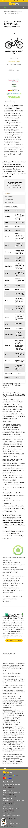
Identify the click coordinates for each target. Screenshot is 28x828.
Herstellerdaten (9, 199)
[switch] (3, 825)
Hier (4, 531)
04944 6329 (8, 825)
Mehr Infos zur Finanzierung (14, 640)
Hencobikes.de (15, 533)
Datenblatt (8, 193)
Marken (9, 11)
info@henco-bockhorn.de (9, 804)
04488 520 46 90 (9, 786)
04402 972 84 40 (9, 810)
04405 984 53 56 (9, 794)
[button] (21, 39)
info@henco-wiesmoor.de (9, 826)
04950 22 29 (8, 817)
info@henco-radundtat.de (9, 812)
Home (5, 11)
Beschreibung (9, 196)
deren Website (16, 538)
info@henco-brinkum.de (9, 819)
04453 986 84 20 (9, 802)
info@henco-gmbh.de (15, 187)
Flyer (13, 11)
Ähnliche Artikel (9, 202)
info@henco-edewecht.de (9, 796)
